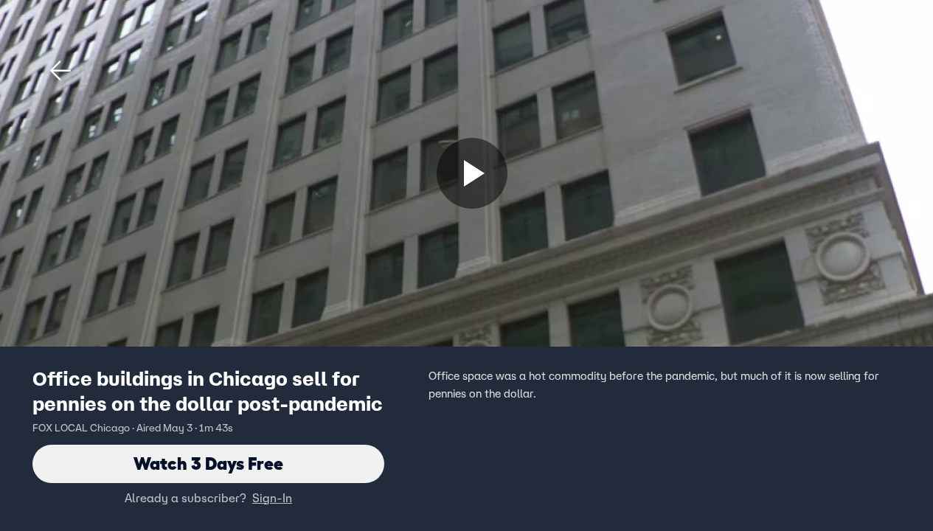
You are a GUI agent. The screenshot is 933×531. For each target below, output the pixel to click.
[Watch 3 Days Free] (472, 173)
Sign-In (272, 497)
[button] (60, 71)
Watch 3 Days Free (208, 463)
